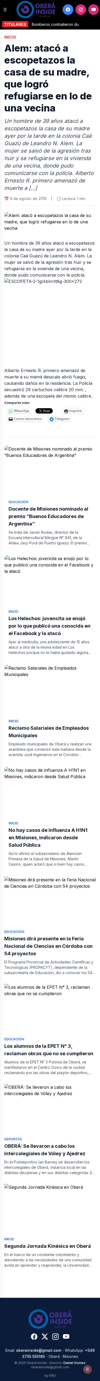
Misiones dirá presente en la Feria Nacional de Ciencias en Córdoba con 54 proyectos (48, 946)
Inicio (10, 37)
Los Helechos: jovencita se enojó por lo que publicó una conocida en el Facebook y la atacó (49, 626)
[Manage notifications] (87, 1369)
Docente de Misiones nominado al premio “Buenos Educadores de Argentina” (48, 516)
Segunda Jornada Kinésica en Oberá (47, 1246)
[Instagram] (80, 9)
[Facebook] (68, 9)
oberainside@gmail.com (38, 1350)
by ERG (50, 1376)
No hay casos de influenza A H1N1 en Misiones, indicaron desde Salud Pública (48, 837)
